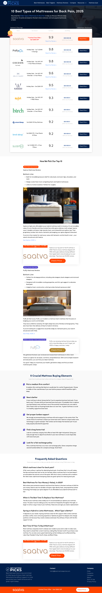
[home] (11, 3)
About (89, 577)
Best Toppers (50, 3)
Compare (73, 3)
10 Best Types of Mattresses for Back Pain (32, 16)
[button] (82, 3)
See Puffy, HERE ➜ (29, 333)
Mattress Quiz (93, 3)
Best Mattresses (39, 3)
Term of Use (91, 579)
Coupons (90, 573)
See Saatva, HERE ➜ (29, 240)
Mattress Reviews (62, 3)
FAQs (88, 571)
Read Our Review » (51, 41)
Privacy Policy (91, 581)
